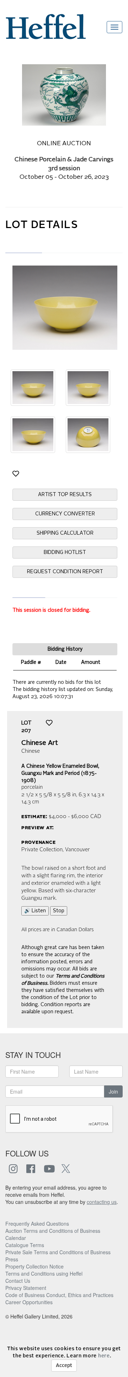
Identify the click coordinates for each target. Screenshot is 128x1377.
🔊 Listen (35, 910)
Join (113, 1091)
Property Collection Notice (34, 1266)
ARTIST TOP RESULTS (65, 494)
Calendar (15, 1237)
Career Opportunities (29, 1302)
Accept (64, 1365)
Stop (58, 910)
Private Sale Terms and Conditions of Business (58, 1252)
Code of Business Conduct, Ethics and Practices (59, 1294)
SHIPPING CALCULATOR (65, 533)
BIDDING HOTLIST (65, 552)
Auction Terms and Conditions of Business (52, 1230)
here (104, 1355)
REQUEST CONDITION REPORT (65, 571)
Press (11, 1259)
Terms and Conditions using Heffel (43, 1273)
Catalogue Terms (24, 1245)
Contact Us (17, 1280)
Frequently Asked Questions (37, 1223)
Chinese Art (39, 743)
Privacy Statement (25, 1287)
